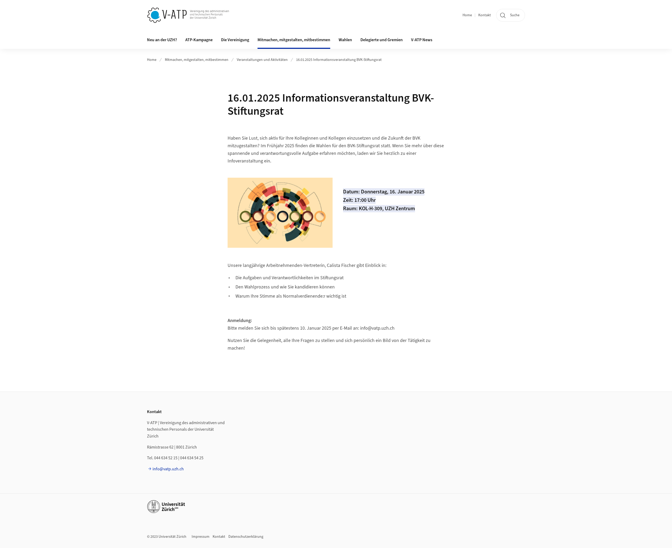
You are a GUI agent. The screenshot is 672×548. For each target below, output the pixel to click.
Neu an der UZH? (162, 40)
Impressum (200, 536)
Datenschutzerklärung (245, 536)
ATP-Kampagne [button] (199, 40)
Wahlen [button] (345, 40)
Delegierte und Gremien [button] (381, 40)
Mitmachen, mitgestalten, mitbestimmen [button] (294, 40)
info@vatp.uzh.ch (168, 469)
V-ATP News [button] (421, 40)
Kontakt (484, 15)
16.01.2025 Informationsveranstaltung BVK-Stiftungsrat (339, 59)
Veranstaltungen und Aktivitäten (262, 59)
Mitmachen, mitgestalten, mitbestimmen (196, 59)
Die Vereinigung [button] (235, 40)
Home (467, 15)
